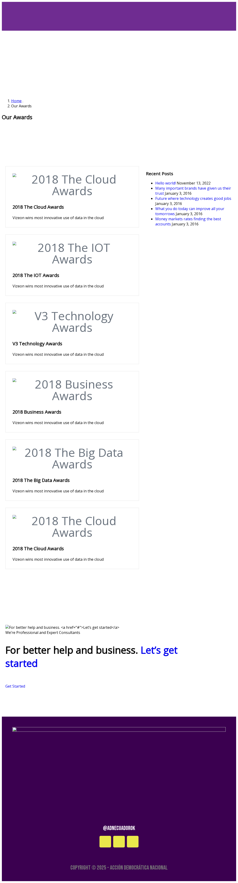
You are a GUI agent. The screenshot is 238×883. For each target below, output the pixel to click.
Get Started (15, 686)
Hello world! (165, 183)
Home (16, 100)
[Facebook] (105, 841)
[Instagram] (119, 841)
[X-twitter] (133, 841)
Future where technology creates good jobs (193, 198)
